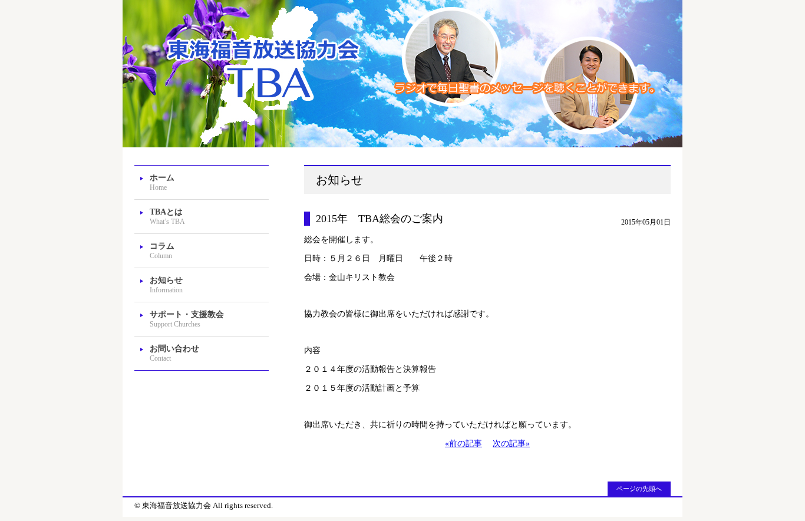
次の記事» (511, 443)
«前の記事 (463, 443)
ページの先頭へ (639, 488)
